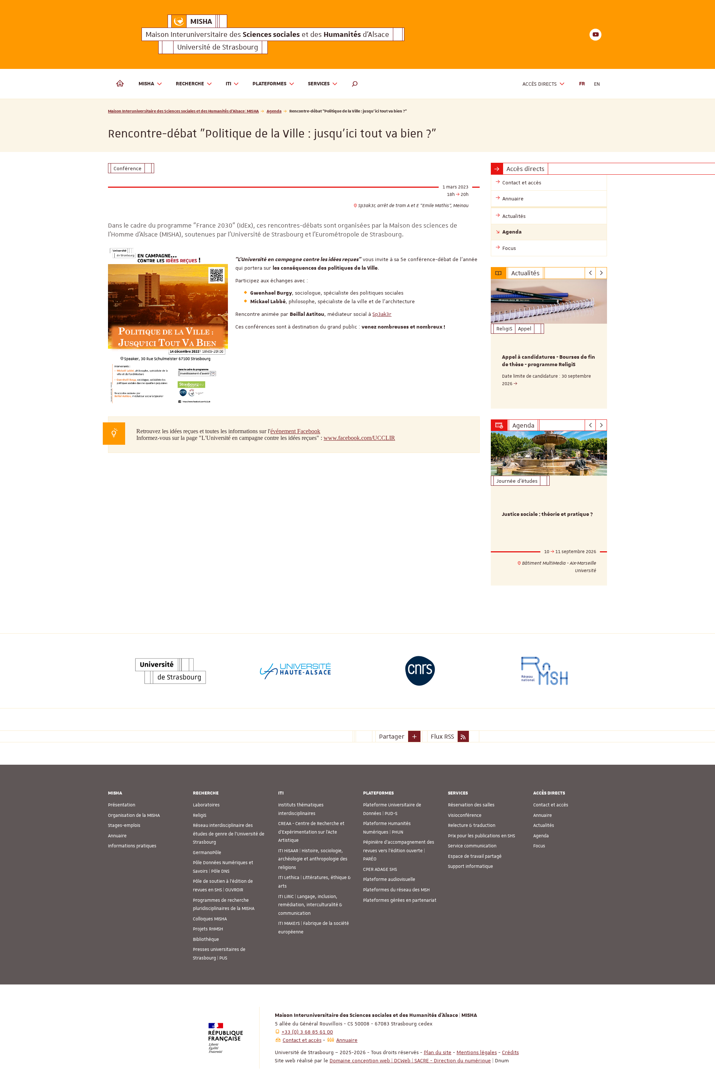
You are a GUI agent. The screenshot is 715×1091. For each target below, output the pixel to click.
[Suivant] (601, 273)
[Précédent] (590, 273)
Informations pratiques (132, 846)
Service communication (472, 846)
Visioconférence (465, 815)
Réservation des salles (471, 805)
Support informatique (470, 866)
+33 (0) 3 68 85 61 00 (307, 1031)
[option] (549, 344)
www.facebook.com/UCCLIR (359, 438)
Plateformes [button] (269, 83)
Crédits (510, 1052)
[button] (354, 84)
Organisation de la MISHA (134, 815)
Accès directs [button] (539, 83)
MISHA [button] (146, 83)
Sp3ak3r (381, 314)
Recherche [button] (190, 83)
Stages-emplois (124, 825)
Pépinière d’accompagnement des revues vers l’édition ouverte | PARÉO (398, 850)
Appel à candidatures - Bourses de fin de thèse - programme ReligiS (548, 361)
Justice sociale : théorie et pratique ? (547, 514)
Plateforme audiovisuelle (389, 879)
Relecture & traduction (471, 825)
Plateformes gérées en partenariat (399, 900)
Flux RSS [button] (442, 736)
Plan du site (437, 1052)
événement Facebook (295, 431)
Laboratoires (206, 805)
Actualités (543, 825)
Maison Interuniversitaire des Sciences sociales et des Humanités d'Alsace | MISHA (183, 111)
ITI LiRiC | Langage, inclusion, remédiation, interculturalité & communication (310, 905)
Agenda (274, 111)
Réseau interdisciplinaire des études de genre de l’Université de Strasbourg (228, 833)
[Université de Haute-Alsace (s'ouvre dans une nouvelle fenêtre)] (295, 671)
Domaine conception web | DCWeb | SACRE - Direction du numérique (410, 1060)
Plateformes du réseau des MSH (396, 890)
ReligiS (199, 815)
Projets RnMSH (208, 929)
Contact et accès (550, 805)
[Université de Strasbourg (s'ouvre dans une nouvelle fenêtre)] (171, 671)
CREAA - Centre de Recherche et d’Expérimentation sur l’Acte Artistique (311, 832)
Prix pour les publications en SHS (481, 836)
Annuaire (117, 836)
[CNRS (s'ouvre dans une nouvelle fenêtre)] (420, 671)
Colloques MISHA (210, 919)
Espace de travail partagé (475, 856)
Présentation (121, 805)
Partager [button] (391, 736)
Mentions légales (477, 1052)
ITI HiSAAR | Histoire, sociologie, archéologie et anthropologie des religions (312, 859)
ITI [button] (228, 83)
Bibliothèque (206, 939)
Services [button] (319, 83)
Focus (539, 846)
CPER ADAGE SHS (380, 869)
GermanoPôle (207, 853)
